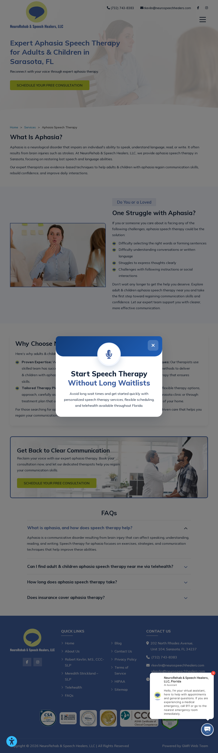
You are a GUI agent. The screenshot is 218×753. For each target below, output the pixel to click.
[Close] (153, 345)
